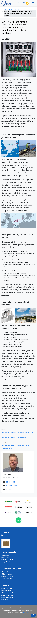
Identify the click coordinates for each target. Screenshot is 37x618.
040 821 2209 (8, 576)
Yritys (10, 9)
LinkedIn (8, 489)
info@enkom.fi (5, 562)
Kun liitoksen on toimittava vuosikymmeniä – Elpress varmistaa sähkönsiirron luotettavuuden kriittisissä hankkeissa (18, 13)
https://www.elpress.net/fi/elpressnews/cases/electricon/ (14, 437)
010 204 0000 (8, 559)
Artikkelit (17, 9)
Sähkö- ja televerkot (7, 595)
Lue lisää (25, 612)
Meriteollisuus (5, 600)
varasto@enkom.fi (6, 578)
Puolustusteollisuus (7, 597)
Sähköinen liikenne (6, 591)
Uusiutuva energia (6, 588)
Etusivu (4, 9)
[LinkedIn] (2, 535)
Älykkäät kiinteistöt (7, 593)
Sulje (33, 615)
